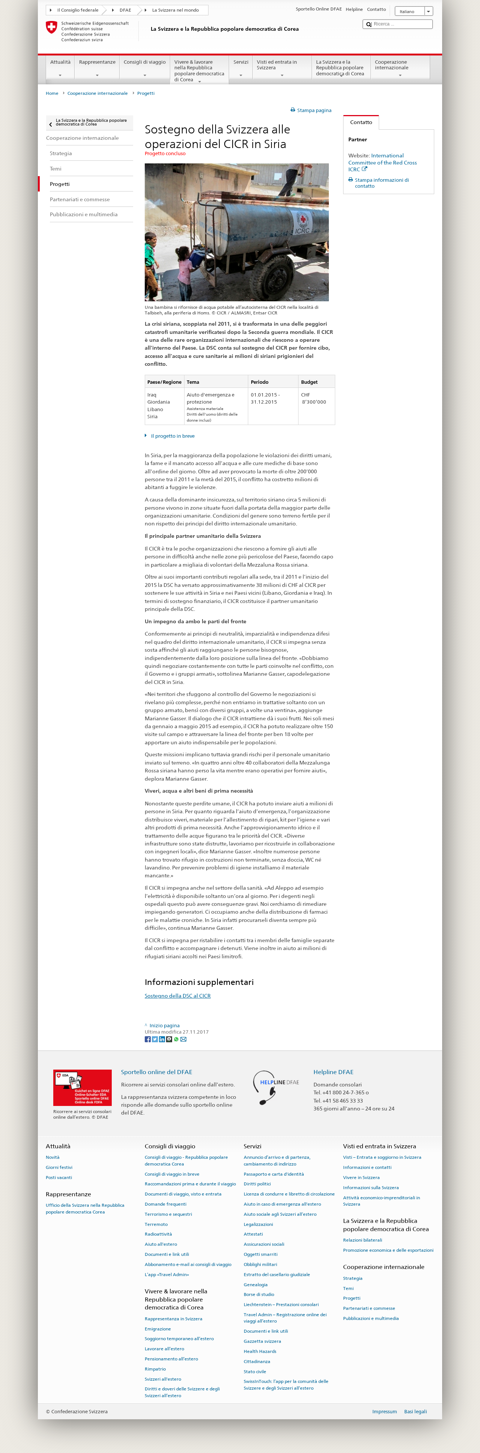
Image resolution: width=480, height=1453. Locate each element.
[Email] (183, 1039)
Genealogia (256, 1284)
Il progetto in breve (172, 436)
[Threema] (169, 1039)
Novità (53, 1157)
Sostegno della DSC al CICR (178, 995)
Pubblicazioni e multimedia (371, 1318)
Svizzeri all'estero (163, 1378)
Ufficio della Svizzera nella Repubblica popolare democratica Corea (85, 1208)
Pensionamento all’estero (171, 1359)
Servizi (241, 62)
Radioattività (158, 1234)
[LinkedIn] (162, 1039)
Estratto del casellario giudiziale (277, 1274)
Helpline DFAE (334, 1072)
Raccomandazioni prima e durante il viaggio (190, 1184)
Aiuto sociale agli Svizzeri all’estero (280, 1214)
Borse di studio (259, 1294)
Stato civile (255, 1371)
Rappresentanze (97, 62)
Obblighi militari (260, 1264)
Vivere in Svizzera (361, 1177)
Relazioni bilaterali (362, 1240)
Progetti (351, 1298)
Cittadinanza (257, 1361)
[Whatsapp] (176, 1039)
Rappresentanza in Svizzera (173, 1318)
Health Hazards (260, 1351)
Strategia (353, 1278)
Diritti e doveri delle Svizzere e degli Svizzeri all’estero (182, 1392)
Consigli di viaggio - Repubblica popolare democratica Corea (186, 1160)
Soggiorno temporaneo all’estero (179, 1338)
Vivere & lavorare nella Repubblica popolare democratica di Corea (199, 70)
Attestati (253, 1234)
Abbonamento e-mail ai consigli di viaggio (188, 1264)
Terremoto (156, 1224)
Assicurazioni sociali (264, 1244)
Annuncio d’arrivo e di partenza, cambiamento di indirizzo (277, 1160)
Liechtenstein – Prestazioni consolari (281, 1304)
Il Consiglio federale (78, 10)
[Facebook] (148, 1039)
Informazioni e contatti (367, 1167)
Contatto (358, 122)
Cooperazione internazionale (391, 65)
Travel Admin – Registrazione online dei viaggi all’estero (285, 1318)
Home (52, 93)
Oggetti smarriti (261, 1254)
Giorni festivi (59, 1167)
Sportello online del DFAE (156, 1072)
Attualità (60, 62)
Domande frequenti (165, 1204)
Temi (348, 1288)
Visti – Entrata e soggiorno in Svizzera (382, 1157)
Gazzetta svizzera (262, 1341)
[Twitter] (155, 1039)
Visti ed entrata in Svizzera (277, 65)
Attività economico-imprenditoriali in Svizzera (381, 1200)
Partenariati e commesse (369, 1308)
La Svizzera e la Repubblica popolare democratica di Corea (340, 67)
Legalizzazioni (258, 1224)
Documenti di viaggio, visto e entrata (183, 1194)
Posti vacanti (59, 1177)
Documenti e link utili (167, 1254)
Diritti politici (257, 1184)
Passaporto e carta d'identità (274, 1173)
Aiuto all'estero (161, 1244)
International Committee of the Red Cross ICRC (382, 162)
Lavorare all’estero (164, 1348)
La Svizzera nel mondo (175, 10)
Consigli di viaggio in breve (172, 1173)
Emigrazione (158, 1328)
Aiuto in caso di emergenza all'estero (282, 1204)
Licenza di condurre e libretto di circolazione (289, 1194)
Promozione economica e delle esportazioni (388, 1250)
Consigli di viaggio (145, 62)
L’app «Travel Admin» (167, 1274)
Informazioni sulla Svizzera (371, 1187)
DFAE (125, 10)
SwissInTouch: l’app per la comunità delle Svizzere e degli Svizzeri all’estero (286, 1384)
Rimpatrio (155, 1369)
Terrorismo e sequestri (168, 1214)
